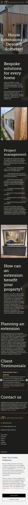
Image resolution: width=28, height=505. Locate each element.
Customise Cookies (14, 499)
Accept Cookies (14, 495)
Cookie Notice (19, 468)
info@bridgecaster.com (9, 426)
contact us (13, 410)
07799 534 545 (6, 423)
